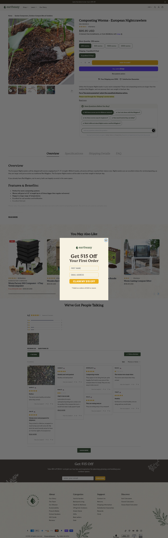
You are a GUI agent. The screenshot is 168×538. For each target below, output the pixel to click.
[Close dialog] (106, 240)
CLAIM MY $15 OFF (84, 281)
